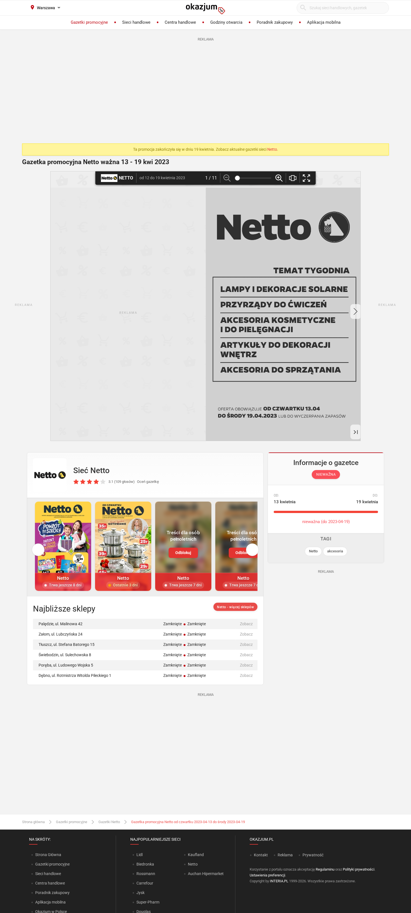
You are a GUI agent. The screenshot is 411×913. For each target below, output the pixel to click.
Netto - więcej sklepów (235, 607)
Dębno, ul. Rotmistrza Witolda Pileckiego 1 (75, 675)
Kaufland (196, 854)
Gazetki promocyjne (71, 822)
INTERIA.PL (279, 881)
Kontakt (261, 855)
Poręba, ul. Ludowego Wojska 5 (66, 665)
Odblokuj (183, 552)
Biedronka (145, 864)
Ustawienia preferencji (267, 875)
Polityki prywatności (358, 869)
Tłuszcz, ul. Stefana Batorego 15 (67, 644)
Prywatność (313, 855)
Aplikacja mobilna (50, 902)
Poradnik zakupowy (52, 892)
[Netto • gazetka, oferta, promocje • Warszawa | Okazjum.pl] (50, 475)
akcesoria (335, 551)
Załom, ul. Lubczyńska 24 (60, 634)
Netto (272, 149)
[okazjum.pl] (205, 8)
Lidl (139, 854)
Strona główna (33, 822)
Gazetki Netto (109, 822)
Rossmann (145, 873)
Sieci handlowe (48, 873)
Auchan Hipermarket (206, 873)
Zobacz (246, 624)
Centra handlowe (50, 883)
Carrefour (144, 883)
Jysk (140, 892)
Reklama (285, 855)
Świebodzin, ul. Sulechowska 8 (65, 655)
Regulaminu (325, 869)
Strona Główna (48, 854)
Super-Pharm (147, 902)
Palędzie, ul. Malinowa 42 (60, 624)
